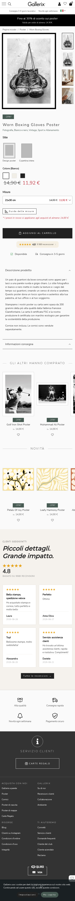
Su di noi (42, 788)
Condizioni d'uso (10, 844)
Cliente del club (45, 844)
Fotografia (8, 130)
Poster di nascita (9, 804)
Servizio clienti (44, 833)
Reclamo (42, 855)
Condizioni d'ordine (11, 838)
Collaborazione (45, 799)
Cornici (5, 799)
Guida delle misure (21, 211)
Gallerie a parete (9, 788)
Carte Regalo (39, 763)
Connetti (42, 827)
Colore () (11, 168)
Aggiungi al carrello (40, 233)
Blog (4, 827)
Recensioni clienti (46, 793)
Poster (5, 793)
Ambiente (42, 804)
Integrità (5, 849)
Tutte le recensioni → (37, 675)
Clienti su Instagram (11, 833)
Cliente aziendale (46, 849)
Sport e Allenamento (48, 130)
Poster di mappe (9, 810)
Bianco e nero (21, 130)
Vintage (33, 130)
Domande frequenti (46, 838)
